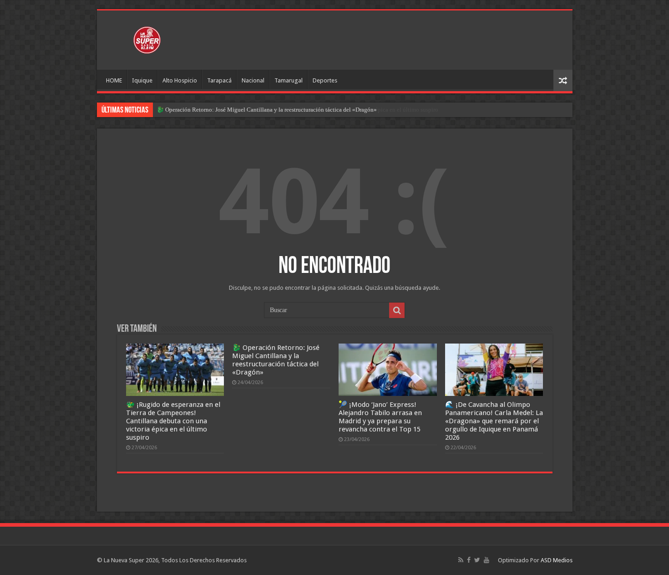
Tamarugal (288, 80)
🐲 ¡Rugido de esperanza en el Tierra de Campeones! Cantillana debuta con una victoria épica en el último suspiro (173, 421)
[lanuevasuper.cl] (147, 38)
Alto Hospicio (179, 80)
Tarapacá (219, 80)
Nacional (253, 80)
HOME (114, 80)
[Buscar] (397, 310)
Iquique (142, 80)
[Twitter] (477, 559)
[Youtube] (486, 559)
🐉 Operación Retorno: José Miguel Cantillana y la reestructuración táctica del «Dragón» (267, 109)
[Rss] (460, 559)
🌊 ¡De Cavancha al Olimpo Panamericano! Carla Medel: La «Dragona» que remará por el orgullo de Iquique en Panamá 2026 (494, 421)
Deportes (325, 80)
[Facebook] (468, 559)
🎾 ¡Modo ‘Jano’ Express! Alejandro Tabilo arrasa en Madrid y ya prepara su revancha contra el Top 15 (380, 416)
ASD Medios (557, 560)
